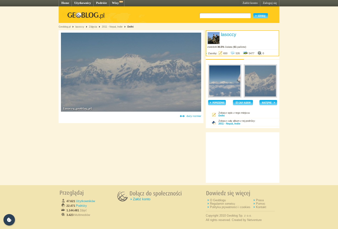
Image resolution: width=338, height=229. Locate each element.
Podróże (101, 3)
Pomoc (260, 203)
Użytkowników (85, 201)
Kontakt (261, 207)
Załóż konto (250, 3)
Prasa (260, 200)
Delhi (130, 26)
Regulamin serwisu (222, 203)
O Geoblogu (218, 200)
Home (65, 3)
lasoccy (79, 26)
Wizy (115, 3)
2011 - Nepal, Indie (112, 26)
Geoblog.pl (65, 26)
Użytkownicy (82, 3)
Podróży (81, 205)
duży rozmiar (193, 116)
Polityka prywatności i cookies (230, 207)
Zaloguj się (270, 3)
